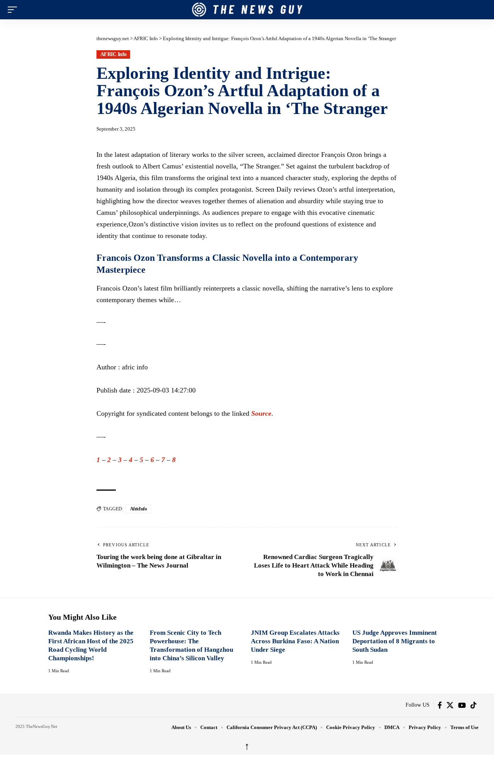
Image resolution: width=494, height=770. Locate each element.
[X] (450, 705)
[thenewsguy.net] (247, 10)
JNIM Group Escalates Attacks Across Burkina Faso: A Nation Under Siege (295, 641)
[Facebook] (440, 705)
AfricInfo (138, 509)
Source (261, 413)
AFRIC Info (113, 54)
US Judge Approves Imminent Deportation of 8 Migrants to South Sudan (394, 641)
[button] (14, 10)
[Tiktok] (474, 705)
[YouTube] (462, 705)
